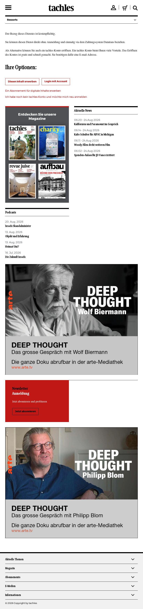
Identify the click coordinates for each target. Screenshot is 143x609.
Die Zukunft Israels (15, 257)
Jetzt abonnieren (25, 411)
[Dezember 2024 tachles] (22, 144)
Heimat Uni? (12, 246)
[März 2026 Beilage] (51, 144)
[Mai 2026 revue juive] (22, 182)
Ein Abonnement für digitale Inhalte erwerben (33, 91)
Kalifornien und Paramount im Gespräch (96, 124)
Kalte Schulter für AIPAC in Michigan (94, 134)
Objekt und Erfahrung (17, 236)
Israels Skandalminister (18, 226)
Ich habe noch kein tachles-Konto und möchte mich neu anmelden (46, 97)
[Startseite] (61, 7)
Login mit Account (55, 81)
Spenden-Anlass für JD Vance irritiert (94, 155)
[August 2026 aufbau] (51, 182)
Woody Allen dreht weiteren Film (92, 144)
